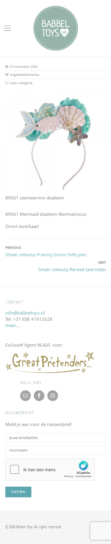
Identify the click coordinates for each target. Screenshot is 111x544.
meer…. (13, 325)
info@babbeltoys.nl (25, 313)
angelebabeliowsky (24, 74)
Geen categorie (21, 83)
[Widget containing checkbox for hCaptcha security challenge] (50, 469)
